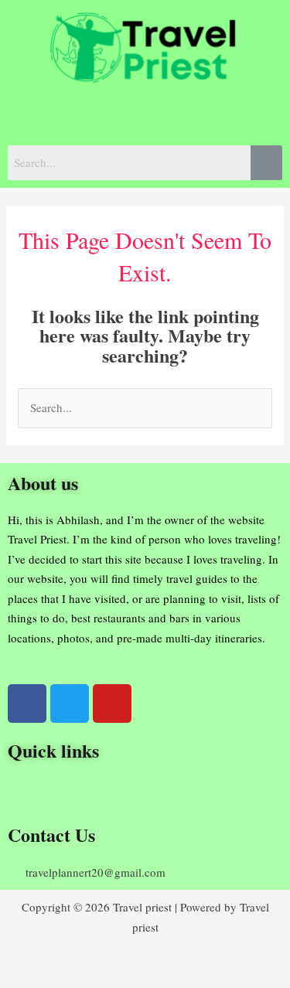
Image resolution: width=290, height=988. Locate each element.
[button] (144, 114)
